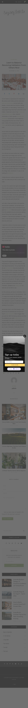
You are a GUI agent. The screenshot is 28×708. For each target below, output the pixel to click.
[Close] (24, 336)
